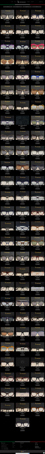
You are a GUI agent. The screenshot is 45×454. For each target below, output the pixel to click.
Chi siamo (28, 1)
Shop (15, 1)
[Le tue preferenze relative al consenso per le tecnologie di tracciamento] (44, 453)
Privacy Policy (37, 446)
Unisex (21, 445)
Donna (21, 447)
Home (12, 1)
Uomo (20, 444)
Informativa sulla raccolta (18, 453)
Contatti (32, 1)
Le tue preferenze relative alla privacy (25, 453)
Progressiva (21, 446)
